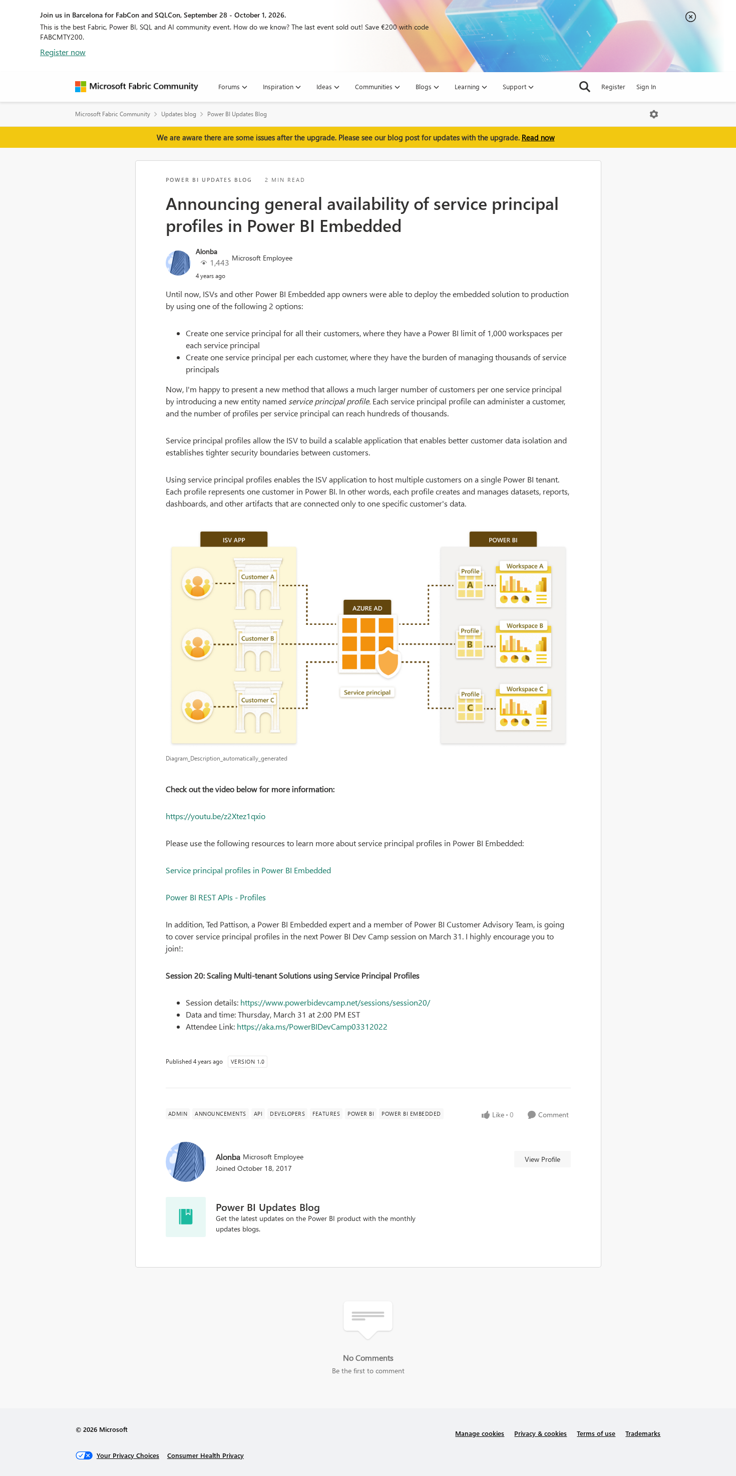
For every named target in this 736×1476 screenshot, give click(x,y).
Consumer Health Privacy (205, 1455)
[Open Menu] (654, 114)
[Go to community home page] (136, 86)
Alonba (206, 251)
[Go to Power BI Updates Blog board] (186, 1217)
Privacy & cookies (540, 1433)
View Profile (542, 1159)
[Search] (585, 87)
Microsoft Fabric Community (112, 114)
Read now (538, 137)
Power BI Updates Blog (237, 114)
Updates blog (178, 114)
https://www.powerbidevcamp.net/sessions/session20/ (335, 1002)
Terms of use (596, 1433)
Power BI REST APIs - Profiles (216, 897)
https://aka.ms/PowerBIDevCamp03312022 (312, 1026)
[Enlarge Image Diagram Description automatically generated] (368, 637)
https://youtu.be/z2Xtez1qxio (215, 816)
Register (613, 86)
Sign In (646, 86)
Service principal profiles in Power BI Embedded (248, 870)
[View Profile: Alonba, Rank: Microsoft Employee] (178, 263)
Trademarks (642, 1433)
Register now (63, 52)
